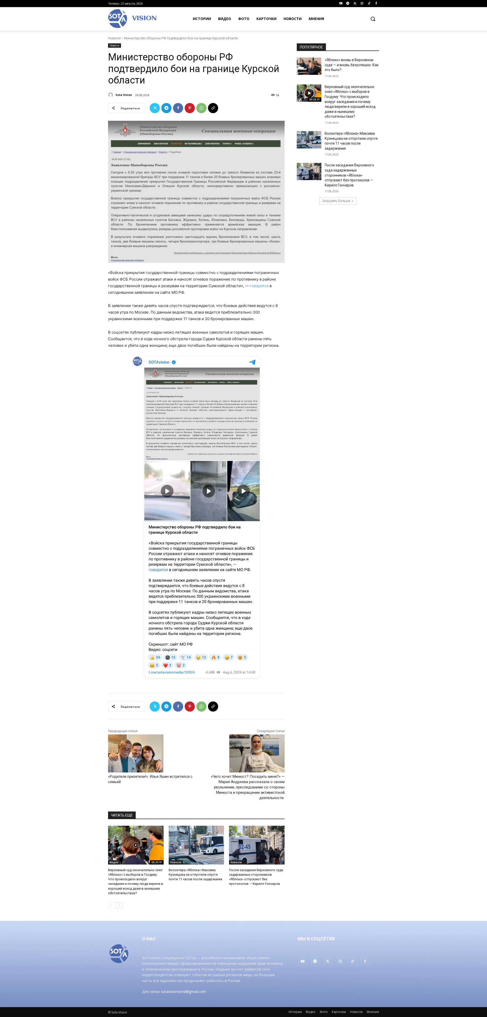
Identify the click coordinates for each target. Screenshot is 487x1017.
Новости (114, 38)
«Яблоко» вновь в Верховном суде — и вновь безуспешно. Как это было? (351, 65)
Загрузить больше (336, 201)
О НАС (149, 938)
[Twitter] (355, 4)
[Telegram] (348, 4)
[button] (373, 19)
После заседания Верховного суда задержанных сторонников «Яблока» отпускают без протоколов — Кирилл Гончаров (349, 175)
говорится (259, 285)
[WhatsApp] (201, 108)
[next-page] (119, 905)
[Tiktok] (369, 4)
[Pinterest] (190, 108)
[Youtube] (341, 4)
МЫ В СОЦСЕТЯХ (316, 938)
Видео (114, 862)
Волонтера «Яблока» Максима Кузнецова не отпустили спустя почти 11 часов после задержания (195, 874)
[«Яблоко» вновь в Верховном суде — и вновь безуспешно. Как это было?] (309, 66)
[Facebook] (376, 4)
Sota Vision (123, 95)
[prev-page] (111, 905)
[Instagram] (362, 4)
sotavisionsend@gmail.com (183, 991)
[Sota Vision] (111, 94)
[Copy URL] (213, 108)
